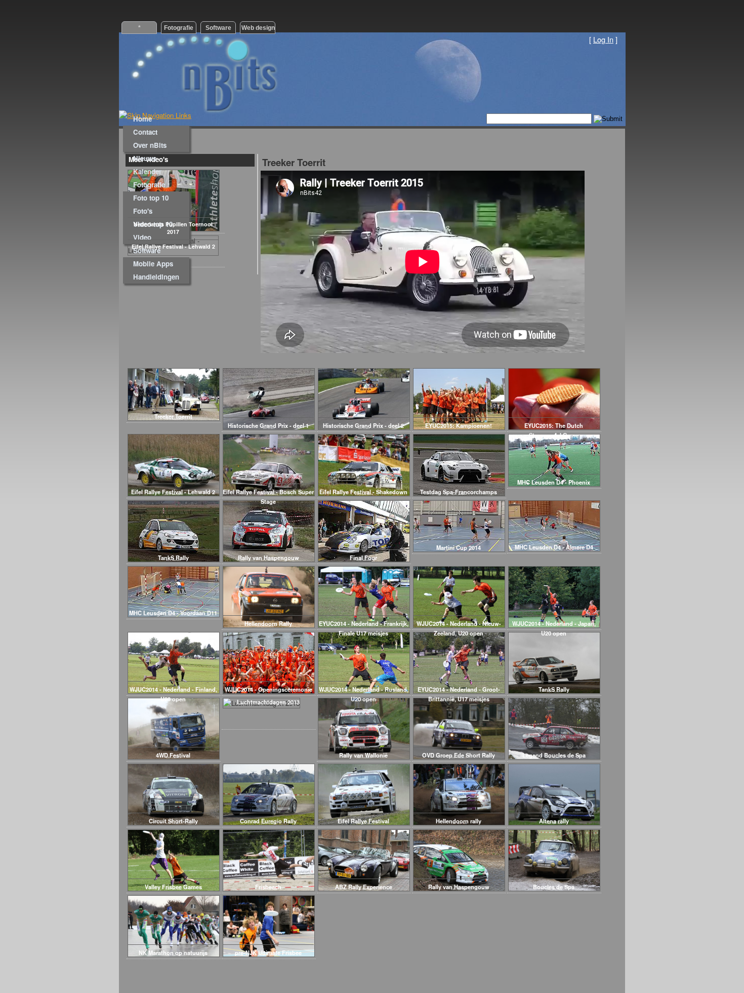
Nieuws (144, 158)
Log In (603, 39)
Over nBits (150, 145)
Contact (145, 132)
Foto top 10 (151, 198)
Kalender (147, 171)
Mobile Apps (153, 263)
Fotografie (149, 184)
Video (142, 237)
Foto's (142, 211)
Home (142, 119)
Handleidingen (156, 277)
